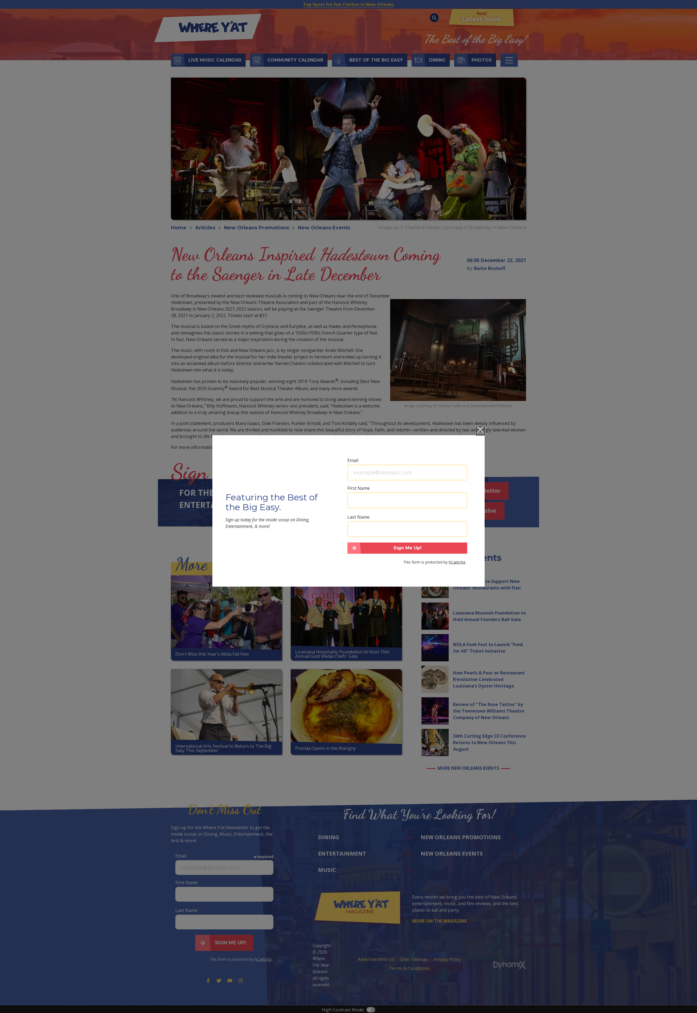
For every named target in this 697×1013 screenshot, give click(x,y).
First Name (358, 488)
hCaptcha (457, 562)
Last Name (358, 517)
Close (480, 430)
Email (352, 460)
